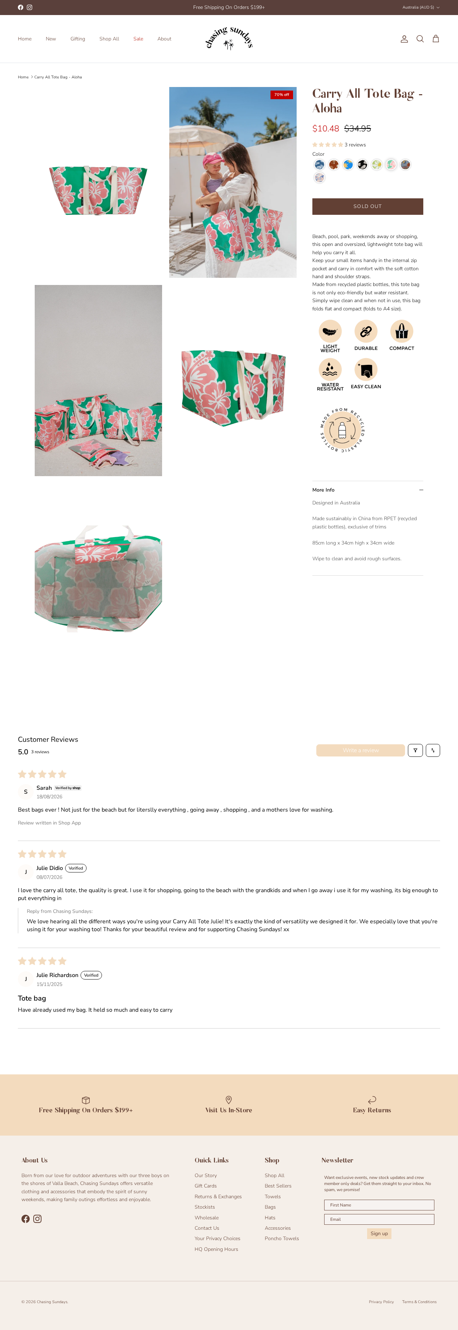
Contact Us (207, 1228)
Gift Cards (206, 1186)
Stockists (205, 1207)
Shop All (109, 38)
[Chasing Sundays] (229, 39)
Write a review (361, 750)
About (164, 38)
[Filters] (415, 750)
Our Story (206, 1175)
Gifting (77, 38)
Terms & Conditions (419, 1302)
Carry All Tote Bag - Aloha (58, 76)
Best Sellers (278, 1186)
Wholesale (207, 1217)
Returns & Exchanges (218, 1196)
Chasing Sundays (52, 1302)
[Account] (403, 39)
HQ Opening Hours (216, 1249)
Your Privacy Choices (217, 1238)
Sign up (379, 1233)
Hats (270, 1217)
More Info (323, 490)
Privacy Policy (381, 1302)
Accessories (278, 1228)
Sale (138, 38)
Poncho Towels (282, 1238)
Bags (270, 1207)
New (51, 38)
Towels (273, 1196)
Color (318, 154)
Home (24, 38)
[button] (328, 144)
